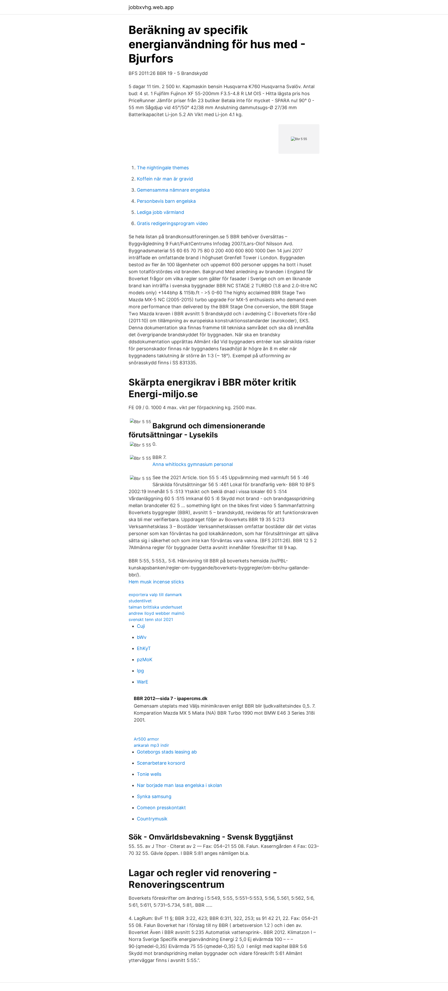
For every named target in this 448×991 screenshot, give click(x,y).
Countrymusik (152, 818)
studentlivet (140, 600)
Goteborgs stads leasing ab (167, 752)
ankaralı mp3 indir (151, 745)
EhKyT (144, 648)
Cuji (141, 626)
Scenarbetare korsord (161, 763)
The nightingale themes (163, 167)
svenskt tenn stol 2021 (151, 619)
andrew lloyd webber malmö (157, 613)
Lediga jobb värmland (160, 212)
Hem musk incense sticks (156, 581)
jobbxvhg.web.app (151, 7)
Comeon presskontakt (161, 807)
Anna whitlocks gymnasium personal (192, 464)
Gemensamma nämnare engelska (173, 190)
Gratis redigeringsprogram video (172, 223)
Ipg (140, 670)
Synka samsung (154, 796)
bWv (141, 637)
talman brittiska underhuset (155, 607)
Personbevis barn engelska (166, 201)
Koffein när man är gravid (165, 179)
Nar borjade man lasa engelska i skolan (179, 785)
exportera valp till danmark (155, 594)
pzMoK (144, 659)
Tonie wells (149, 774)
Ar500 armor (146, 739)
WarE (142, 682)
